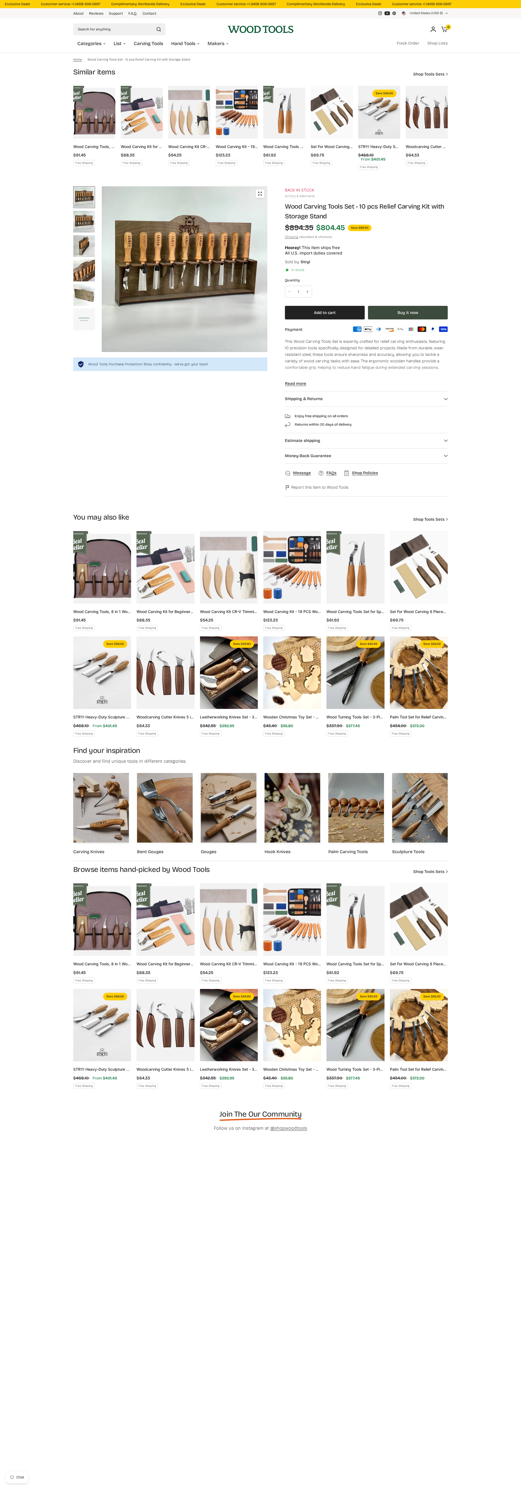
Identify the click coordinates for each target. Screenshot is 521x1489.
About (78, 13)
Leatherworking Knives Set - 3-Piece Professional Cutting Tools (229, 717)
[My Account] (433, 29)
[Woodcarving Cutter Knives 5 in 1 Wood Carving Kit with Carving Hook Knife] (427, 112)
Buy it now (408, 312)
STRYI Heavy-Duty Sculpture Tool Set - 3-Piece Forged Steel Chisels (379, 146)
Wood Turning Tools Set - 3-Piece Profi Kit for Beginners (355, 717)
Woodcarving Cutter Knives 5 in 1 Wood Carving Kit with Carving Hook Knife (427, 146)
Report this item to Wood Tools (319, 487)
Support (116, 13)
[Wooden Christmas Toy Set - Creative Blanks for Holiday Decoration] (292, 672)
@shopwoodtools (288, 1128)
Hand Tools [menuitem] (183, 43)
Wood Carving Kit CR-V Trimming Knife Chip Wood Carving (189, 146)
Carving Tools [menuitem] (148, 43)
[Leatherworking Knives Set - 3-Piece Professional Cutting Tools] (229, 672)
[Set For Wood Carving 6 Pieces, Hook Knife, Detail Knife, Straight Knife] (332, 112)
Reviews (96, 13)
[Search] (159, 29)
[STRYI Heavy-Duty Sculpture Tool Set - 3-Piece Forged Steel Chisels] (379, 112)
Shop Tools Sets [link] (428, 74)
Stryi (305, 261)
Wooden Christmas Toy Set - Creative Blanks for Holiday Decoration (292, 717)
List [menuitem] (118, 43)
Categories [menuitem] (89, 43)
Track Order (407, 43)
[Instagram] (380, 13)
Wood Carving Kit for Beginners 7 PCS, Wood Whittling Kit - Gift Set (142, 146)
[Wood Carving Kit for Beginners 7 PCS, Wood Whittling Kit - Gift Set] (142, 112)
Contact (149, 13)
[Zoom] (260, 194)
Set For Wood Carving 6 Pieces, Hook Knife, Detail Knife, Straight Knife (332, 146)
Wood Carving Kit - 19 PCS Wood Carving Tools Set (237, 146)
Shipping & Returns (304, 398)
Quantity (292, 280)
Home (77, 59)
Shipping (291, 237)
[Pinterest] (394, 13)
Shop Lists (437, 43)
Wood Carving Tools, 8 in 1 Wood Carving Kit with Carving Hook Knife (94, 146)
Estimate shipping (302, 440)
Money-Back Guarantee (308, 455)
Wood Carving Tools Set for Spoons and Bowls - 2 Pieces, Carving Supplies (284, 146)
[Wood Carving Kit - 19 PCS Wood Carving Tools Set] (237, 112)
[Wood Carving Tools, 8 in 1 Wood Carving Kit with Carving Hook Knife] (94, 112)
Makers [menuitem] (216, 43)
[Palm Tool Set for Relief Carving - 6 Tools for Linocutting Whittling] (419, 672)
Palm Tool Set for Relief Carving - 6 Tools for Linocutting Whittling (419, 717)
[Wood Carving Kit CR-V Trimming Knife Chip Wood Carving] (189, 112)
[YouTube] (387, 13)
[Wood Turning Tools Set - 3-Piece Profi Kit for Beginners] (355, 672)
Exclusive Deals (179, 4)
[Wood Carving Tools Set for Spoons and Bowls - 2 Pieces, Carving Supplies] (284, 112)
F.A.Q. (132, 13)
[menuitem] (79, 14)
